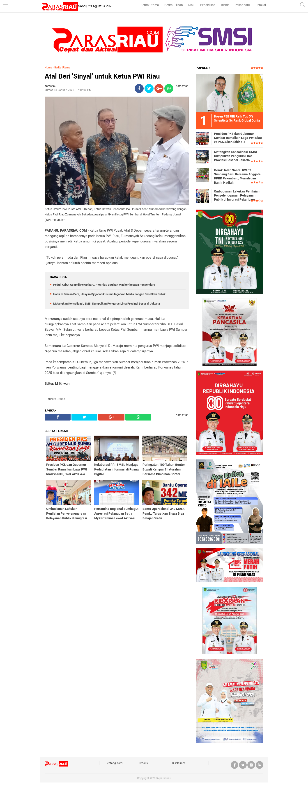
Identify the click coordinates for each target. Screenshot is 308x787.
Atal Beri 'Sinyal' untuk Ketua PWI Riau (102, 76)
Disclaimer (178, 763)
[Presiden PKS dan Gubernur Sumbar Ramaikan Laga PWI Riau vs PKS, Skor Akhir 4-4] (202, 138)
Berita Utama (149, 5)
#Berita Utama (56, 399)
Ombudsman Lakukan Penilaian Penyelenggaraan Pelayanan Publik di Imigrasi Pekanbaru (237, 195)
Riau (191, 5)
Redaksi (143, 763)
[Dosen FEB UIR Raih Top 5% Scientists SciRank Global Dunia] (229, 93)
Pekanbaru (242, 5)
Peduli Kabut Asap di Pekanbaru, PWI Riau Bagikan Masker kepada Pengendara (104, 284)
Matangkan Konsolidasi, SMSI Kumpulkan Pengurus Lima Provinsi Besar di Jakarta (106, 303)
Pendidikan (208, 5)
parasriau (165, 778)
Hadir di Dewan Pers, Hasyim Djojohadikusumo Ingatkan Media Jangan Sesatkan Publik (109, 294)
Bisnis (225, 5)
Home (48, 67)
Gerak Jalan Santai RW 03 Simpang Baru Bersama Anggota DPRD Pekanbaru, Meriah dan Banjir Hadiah (237, 176)
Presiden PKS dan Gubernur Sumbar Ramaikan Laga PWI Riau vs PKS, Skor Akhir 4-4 (238, 138)
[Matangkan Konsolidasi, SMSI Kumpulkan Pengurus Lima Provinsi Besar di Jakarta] (202, 156)
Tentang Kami (114, 763)
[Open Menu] (5, 5)
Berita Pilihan (173, 5)
